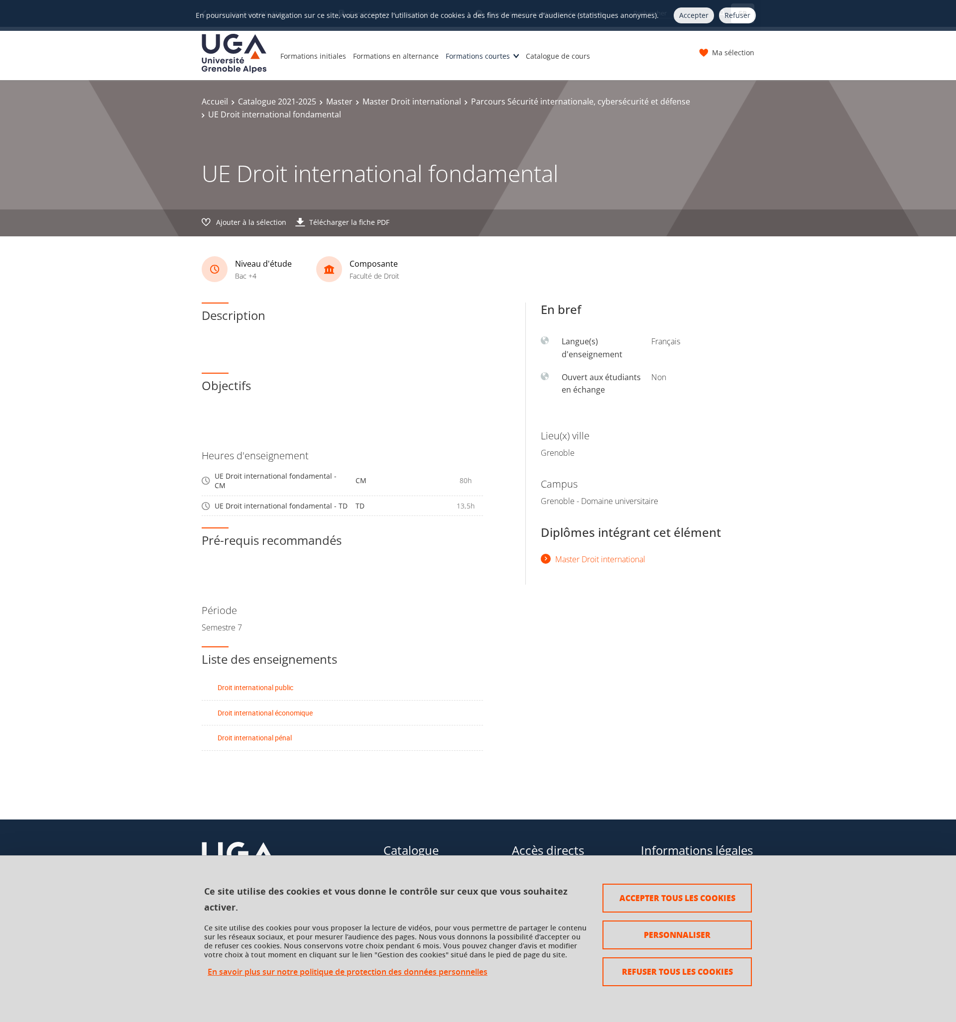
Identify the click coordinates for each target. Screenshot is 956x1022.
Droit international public (255, 687)
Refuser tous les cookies (677, 971)
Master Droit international (411, 101)
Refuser (737, 15)
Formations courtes (478, 56)
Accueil (215, 101)
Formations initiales (313, 56)
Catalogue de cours (558, 56)
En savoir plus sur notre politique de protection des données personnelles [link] (347, 972)
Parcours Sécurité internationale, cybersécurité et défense (580, 101)
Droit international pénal (255, 737)
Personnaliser (677, 934)
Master (339, 101)
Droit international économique (265, 712)
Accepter (694, 15)
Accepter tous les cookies (677, 898)
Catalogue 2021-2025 (277, 101)
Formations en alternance (396, 56)
